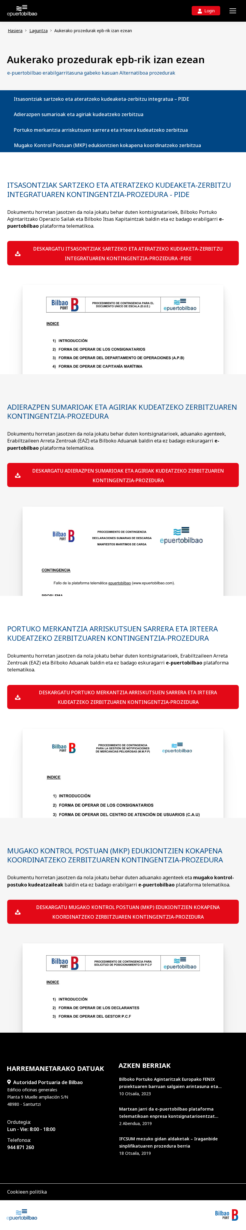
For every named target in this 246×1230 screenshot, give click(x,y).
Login (209, 11)
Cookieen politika (27, 1191)
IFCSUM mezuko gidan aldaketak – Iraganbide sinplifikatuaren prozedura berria (168, 1142)
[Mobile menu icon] (233, 11)
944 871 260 (20, 1147)
